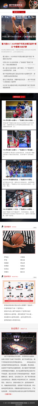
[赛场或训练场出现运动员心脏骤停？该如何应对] (19, 292)
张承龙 (6, 269)
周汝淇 (22, 263)
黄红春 (22, 260)
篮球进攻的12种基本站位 (12, 320)
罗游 (5, 260)
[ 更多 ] (35, 227)
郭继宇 (22, 269)
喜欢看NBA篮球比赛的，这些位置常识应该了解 (19, 317)
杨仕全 (22, 272)
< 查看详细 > (8, 394)
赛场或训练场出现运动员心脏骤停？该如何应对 (19, 305)
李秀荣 (6, 266)
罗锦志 (6, 257)
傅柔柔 (6, 263)
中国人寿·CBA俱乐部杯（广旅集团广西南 (19, 37)
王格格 (22, 257)
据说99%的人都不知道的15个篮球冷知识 (17, 311)
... (25, 52)
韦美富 (22, 266)
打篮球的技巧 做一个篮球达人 (14, 308)
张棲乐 (6, 272)
